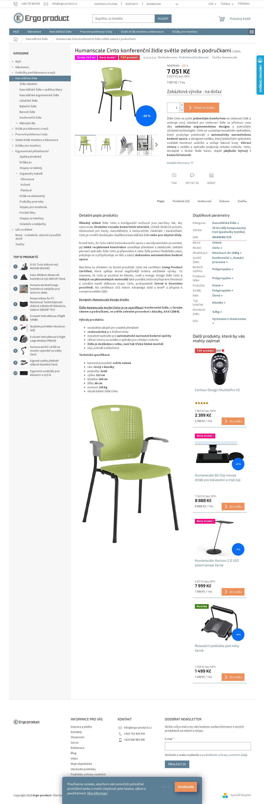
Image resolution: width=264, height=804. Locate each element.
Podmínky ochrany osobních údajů (88, 776)
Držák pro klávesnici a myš (31, 129)
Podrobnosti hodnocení (193, 58)
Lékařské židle (29, 101)
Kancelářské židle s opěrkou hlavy (41, 90)
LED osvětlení (23, 230)
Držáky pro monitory (28, 146)
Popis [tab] (160, 201)
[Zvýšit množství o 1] (182, 105)
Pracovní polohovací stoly (31, 134)
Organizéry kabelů (31, 174)
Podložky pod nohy (32, 202)
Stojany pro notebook (33, 207)
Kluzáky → (218, 303)
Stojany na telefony (32, 218)
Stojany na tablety (31, 168)
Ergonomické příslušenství (32, 151)
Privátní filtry (27, 213)
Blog (73, 753)
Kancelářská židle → (225, 223)
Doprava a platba (106, 4)
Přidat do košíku (204, 107)
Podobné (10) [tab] (181, 201)
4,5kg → (217, 312)
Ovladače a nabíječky (33, 224)
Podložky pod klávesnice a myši (35, 73)
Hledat (163, 18)
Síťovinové (27, 179)
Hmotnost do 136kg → (227, 253)
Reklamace (78, 748)
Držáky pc (26, 162)
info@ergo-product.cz (138, 728)
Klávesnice (22, 67)
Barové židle (27, 112)
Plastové (26, 190)
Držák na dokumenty (32, 196)
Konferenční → (222, 258)
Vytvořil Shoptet (241, 795)
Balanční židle (28, 106)
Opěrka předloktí (30, 157)
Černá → (217, 296)
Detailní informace (178, 163)
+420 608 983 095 (134, 740)
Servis (75, 743)
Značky (19, 244)
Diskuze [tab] (224, 201)
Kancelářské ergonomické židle (39, 95)
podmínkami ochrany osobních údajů (224, 755)
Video (74, 759)
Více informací (97, 793)
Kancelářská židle (26, 78)
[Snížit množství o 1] (182, 110)
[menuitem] (16, 31)
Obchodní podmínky (83, 769)
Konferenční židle (31, 118)
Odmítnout (166, 786)
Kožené (25, 185)
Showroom (154, 4)
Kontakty (132, 4)
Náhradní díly (27, 123)
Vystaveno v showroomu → (229, 321)
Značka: (224, 57)
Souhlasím (186, 787)
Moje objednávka (81, 764)
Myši (18, 62)
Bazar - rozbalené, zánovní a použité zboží (38, 237)
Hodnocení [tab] (204, 201)
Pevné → (217, 285)
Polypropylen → (222, 269)
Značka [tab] (242, 201)
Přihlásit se (177, 764)
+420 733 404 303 (134, 734)
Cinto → (217, 248)
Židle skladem (28, 84)
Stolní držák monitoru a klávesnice (36, 140)
